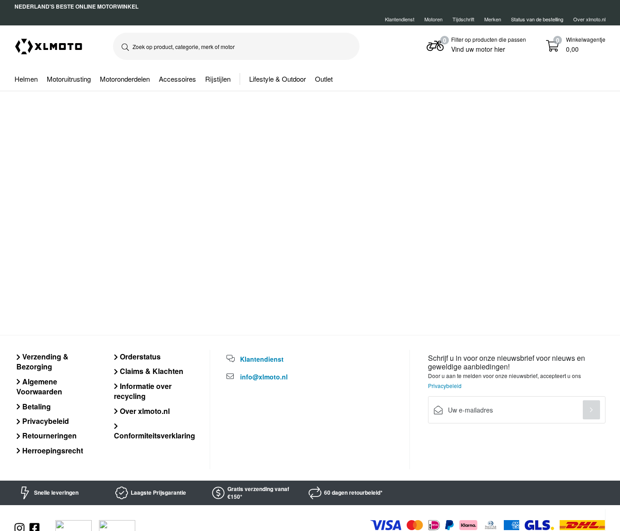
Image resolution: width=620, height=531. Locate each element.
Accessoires (177, 79)
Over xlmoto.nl (589, 19)
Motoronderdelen (125, 79)
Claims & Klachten (150, 371)
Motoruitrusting (69, 79)
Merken (492, 19)
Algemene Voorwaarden (39, 386)
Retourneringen (48, 435)
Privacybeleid (44, 421)
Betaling (35, 406)
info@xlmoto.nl (264, 376)
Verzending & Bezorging (42, 361)
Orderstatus (139, 356)
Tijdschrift (463, 19)
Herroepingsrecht (51, 450)
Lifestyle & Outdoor (277, 79)
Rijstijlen (218, 79)
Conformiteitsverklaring (154, 435)
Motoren (433, 19)
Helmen (26, 79)
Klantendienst (399, 19)
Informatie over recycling (143, 391)
